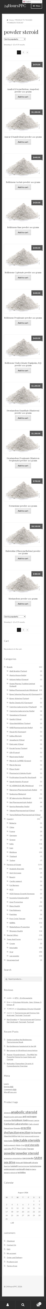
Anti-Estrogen (15, 873)
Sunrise (7, 1166)
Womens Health (16, 931)
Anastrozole (9, 1117)
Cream (12, 943)
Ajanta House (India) (17, 675)
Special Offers (12, 935)
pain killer (8, 1149)
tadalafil (14, 1166)
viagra (28, 1169)
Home (11, 20)
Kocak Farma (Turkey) (18, 748)
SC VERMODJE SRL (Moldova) (21, 786)
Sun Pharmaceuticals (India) (20, 802)
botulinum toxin (20, 1120)
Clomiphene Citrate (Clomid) (29, 1009)
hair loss (21, 1136)
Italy (11, 848)
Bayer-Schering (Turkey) (19, 698)
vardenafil (20, 1169)
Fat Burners (14, 885)
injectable (8, 1141)
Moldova (13, 852)
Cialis (30, 1124)
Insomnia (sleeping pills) (19, 898)
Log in (6, 1084)
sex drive (9, 1162)
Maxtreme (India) (16, 757)
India (11, 844)
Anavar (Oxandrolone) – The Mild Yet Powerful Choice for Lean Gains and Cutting (22, 1057)
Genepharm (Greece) (17, 715)
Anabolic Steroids (16, 869)
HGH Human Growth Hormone (21, 894)
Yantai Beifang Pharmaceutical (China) (25, 815)
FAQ (8, 1249)
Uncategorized (13, 960)
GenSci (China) (15, 719)
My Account (7, 1305)
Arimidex (7, 1120)
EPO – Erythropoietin (23, 998)
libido (18, 1145)
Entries (8, 1087)
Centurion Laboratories (16, 1124)
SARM (38, 1158)
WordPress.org (10, 1092)
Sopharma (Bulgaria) (17, 794)
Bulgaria (12, 823)
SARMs (12, 923)
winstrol (13, 1173)
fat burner (36, 1132)
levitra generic (10, 1145)
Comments (10, 1089)
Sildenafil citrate (30, 1162)
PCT (14, 1148)
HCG (11, 889)
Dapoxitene (8, 1128)
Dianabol (17, 1128)
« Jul (12, 1222)
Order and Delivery (14, 1257)
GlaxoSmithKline (10, 1136)
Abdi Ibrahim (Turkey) (18, 671)
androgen (18, 1117)
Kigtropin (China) (16, 744)
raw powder (14, 956)
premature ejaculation (13, 1158)
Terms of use (12, 1266)
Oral (11, 952)
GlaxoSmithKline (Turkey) (20, 723)
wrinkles (22, 1172)
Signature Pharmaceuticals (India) (23, 790)
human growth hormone (32, 1136)
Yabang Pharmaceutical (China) (22, 810)
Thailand (13, 856)
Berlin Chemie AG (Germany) (21, 703)
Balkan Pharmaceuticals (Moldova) (23, 690)
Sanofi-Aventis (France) (18, 782)
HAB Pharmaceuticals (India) (21, 727)
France (12, 831)
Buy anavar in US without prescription (22, 1050)
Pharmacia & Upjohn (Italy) (20, 773)
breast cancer (33, 1120)
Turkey (12, 860)
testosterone (23, 1166)
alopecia (7, 1113)
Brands (10, 667)
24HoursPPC (15, 5)
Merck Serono (15, 765)
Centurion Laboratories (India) (21, 711)
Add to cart (23, 97)
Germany (13, 835)
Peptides (13, 914)
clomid (36, 1124)
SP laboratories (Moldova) (20, 798)
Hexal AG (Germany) (17, 732)
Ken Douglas (12, 1019)
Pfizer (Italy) (14, 769)
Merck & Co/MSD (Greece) (20, 761)
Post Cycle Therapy (17, 919)
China (11, 827)
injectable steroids (26, 1140)
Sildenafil (19, 1163)
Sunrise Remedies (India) (19, 806)
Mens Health (14, 906)
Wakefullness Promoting (19, 927)
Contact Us (11, 1245)
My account (11, 1253)
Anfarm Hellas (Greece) (18, 679)
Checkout (11, 1241)
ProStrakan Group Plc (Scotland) (22, 777)
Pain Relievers (15, 910)
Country (10, 819)
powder (10, 1153)
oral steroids (32, 1144)
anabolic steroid (24, 1112)
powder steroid (27, 1153)
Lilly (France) (14, 752)
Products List (12, 1262)
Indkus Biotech (15, 736)
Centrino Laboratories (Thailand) (23, 707)
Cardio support (15, 881)
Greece (12, 840)
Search (23, 1305)
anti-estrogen (29, 1116)
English (28, 1)
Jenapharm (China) (17, 740)
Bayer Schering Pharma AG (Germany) (24, 694)
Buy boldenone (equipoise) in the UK (21, 1046)
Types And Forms (14, 939)
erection (24, 1132)
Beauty (12, 877)
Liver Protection (16, 902)
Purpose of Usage (14, 865)
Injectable (13, 948)
